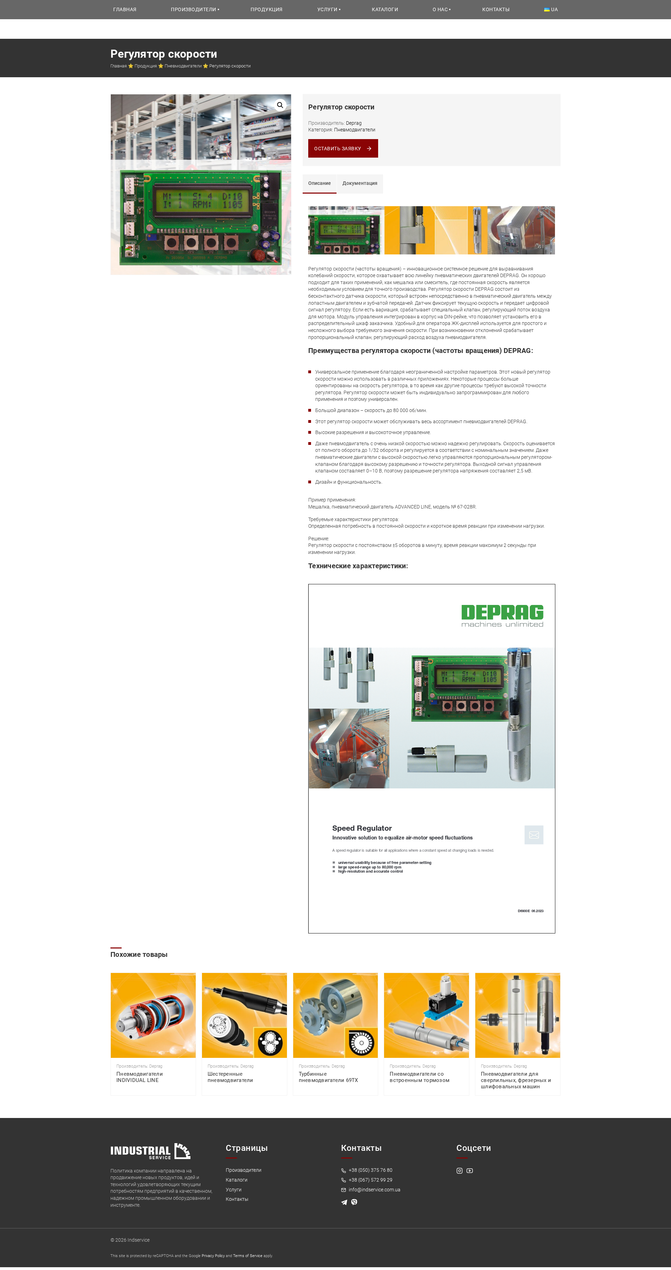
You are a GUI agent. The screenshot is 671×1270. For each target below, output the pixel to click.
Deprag (354, 123)
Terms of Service (247, 1256)
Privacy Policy (213, 1256)
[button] (280, 105)
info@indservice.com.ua (374, 1189)
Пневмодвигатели (183, 65)
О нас (440, 9)
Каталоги (385, 9)
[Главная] (150, 1150)
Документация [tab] (359, 183)
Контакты (496, 9)
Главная (125, 9)
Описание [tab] (319, 183)
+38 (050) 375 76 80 (370, 1170)
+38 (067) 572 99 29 (370, 1180)
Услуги (327, 9)
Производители (193, 9)
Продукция (267, 9)
